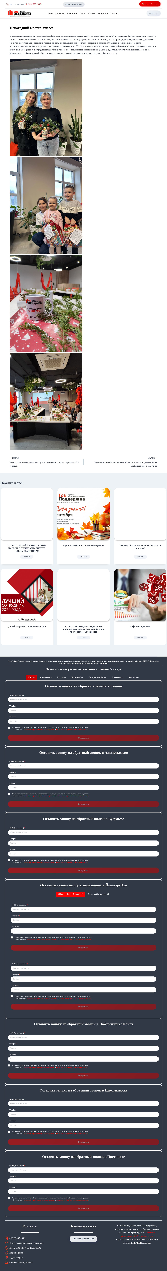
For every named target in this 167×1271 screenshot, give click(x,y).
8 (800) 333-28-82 (33, 4)
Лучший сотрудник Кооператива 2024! (27, 626)
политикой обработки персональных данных (39, 729)
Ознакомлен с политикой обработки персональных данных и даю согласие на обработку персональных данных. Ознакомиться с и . (50, 728)
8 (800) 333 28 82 (17, 1238)
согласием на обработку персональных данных (72, 729)
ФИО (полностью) (17, 695)
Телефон (13, 706)
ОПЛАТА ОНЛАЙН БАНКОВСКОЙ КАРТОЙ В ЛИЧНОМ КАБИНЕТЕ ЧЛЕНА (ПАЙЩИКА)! (27, 548)
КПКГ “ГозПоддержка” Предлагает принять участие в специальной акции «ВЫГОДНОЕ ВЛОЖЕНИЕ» (83, 629)
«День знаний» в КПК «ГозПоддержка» (83, 545)
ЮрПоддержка (103, 13)
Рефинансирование (140, 626)
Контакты (91, 13)
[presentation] (27, 514)
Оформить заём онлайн (150, 4)
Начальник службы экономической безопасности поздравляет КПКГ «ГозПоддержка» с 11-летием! (125, 462)
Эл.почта (12, 717)
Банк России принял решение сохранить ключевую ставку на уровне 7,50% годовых (44, 462)
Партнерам (114, 13)
